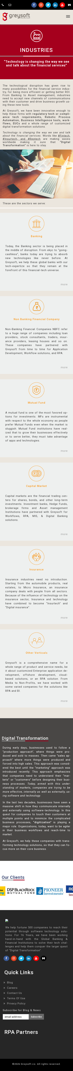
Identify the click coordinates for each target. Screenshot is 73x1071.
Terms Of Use (16, 998)
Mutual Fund (36, 402)
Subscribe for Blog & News (22, 1010)
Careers (12, 987)
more (64, 284)
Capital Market (36, 486)
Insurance (36, 569)
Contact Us (14, 993)
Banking (36, 236)
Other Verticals (36, 652)
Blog (10, 982)
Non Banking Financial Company (37, 319)
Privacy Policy (16, 1003)
